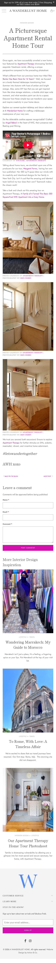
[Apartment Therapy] (28, 273)
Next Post (48, 476)
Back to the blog (11, 476)
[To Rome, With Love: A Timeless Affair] (28, 700)
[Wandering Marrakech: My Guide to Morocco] (28, 601)
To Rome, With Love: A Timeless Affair (28, 744)
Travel (32, 637)
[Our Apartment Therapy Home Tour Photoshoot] (28, 800)
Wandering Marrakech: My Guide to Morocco (28, 644)
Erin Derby (26, 278)
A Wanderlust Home (14, 110)
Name (6, 500)
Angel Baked (11, 122)
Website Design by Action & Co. (35, 951)
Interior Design (27, 23)
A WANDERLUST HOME (20, 949)
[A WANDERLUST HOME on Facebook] (25, 941)
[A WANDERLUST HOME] (28, 11)
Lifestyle (23, 637)
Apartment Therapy (26, 63)
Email (6, 512)
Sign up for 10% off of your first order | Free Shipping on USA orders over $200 (28, 3)
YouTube (20, 161)
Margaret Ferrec (30, 168)
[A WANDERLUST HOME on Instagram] (30, 941)
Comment (7, 524)
